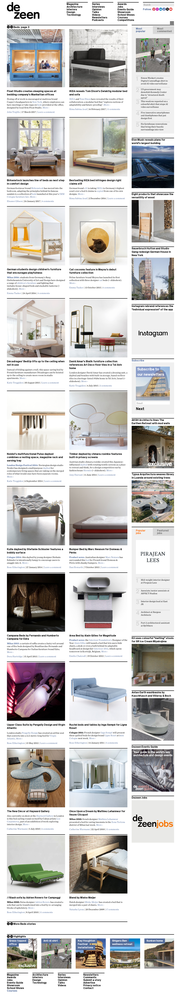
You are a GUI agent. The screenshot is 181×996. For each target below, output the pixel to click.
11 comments (113, 109)
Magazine (72, 4)
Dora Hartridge (14, 656)
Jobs (120, 7)
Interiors (72, 9)
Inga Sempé (106, 732)
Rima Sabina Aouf (78, 109)
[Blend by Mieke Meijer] (98, 865)
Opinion (96, 9)
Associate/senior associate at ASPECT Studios (155, 592)
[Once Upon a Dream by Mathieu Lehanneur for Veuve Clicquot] (98, 779)
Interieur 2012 (101, 648)
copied (100, 191)
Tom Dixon (85, 99)
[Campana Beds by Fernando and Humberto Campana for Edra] (36, 604)
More (46, 107)
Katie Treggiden (15, 382)
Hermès (87, 470)
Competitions (126, 20)
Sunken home (154, 940)
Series (96, 4)
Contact (88, 988)
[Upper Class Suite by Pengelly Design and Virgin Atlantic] (36, 693)
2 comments (106, 385)
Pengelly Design (30, 732)
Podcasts (98, 20)
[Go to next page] (11, 27)
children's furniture (26, 283)
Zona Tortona (118, 822)
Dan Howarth (76, 567)
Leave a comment (46, 112)
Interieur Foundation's (100, 640)
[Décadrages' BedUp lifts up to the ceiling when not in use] (36, 329)
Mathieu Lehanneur (108, 819)
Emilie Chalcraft (77, 656)
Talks (95, 12)
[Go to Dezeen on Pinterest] (154, 9)
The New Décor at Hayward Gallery (28, 811)
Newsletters (99, 17)
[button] (172, 23)
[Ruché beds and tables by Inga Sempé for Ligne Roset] (98, 693)
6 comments (109, 287)
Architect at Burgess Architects (151, 613)
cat (100, 280)
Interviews (98, 7)
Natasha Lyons (76, 909)
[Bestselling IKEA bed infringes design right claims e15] (98, 148)
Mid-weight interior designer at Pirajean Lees (155, 581)
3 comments (112, 742)
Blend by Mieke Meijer (82, 897)
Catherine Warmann (17, 828)
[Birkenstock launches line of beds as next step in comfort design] (36, 148)
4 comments (48, 201)
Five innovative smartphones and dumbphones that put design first (155, 115)
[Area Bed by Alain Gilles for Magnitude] (98, 604)
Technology (74, 15)
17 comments (112, 909)
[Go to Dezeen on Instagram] (157, 9)
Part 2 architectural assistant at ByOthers (155, 624)
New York (37, 101)
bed (87, 560)
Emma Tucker (14, 293)
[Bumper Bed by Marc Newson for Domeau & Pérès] (98, 517)
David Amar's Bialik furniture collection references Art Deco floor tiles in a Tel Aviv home (95, 364)
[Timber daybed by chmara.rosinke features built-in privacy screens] (98, 422)
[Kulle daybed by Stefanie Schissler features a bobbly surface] (36, 517)
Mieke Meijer (91, 902)
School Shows (126, 15)
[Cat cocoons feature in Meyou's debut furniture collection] (98, 237)
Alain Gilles (80, 643)
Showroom (124, 12)
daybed (46, 468)
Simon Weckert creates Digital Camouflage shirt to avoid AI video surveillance (154, 81)
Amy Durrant (76, 474)
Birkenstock (37, 188)
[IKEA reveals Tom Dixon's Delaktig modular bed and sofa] (98, 59)
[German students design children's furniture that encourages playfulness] (36, 237)
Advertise (89, 982)
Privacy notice (92, 985)
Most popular (140, 30)
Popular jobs (140, 531)
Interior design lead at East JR (154, 602)
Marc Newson (112, 557)
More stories (24, 924)
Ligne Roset (110, 735)
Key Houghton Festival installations (86, 944)
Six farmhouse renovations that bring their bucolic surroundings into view (154, 127)
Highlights (19, 936)
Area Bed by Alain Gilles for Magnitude (92, 635)
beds (39, 104)
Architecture (74, 7)
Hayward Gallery (44, 815)
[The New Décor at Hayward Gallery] (36, 779)
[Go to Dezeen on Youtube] (171, 9)
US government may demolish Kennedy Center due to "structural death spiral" (154, 93)
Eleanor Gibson (14, 201)
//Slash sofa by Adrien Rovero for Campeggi (34, 897)
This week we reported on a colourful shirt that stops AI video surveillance (154, 104)
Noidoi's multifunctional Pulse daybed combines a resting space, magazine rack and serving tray (35, 457)
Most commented (164, 30)
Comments (89, 977)
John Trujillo (13, 112)
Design (71, 12)
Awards (122, 4)
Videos (96, 15)
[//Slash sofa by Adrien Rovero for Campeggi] (36, 865)
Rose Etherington (16, 567)
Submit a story (92, 980)
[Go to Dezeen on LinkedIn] (160, 9)
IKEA (72, 99)
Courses (123, 17)
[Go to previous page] (8, 27)
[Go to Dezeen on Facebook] (164, 9)
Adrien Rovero (42, 902)
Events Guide (126, 9)
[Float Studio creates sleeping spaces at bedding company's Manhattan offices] (36, 59)
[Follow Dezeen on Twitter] (167, 9)
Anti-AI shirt (50, 940)
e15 (86, 188)
